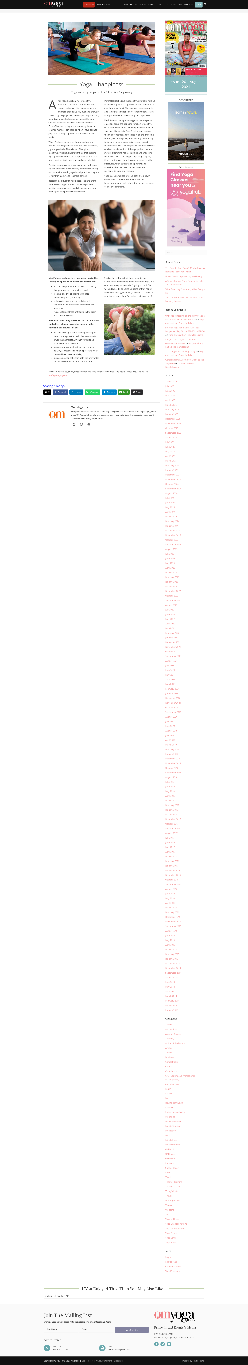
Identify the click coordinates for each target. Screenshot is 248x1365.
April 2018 (170, 795)
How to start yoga (174, 1102)
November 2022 (173, 591)
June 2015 (170, 935)
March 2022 (171, 628)
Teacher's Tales (173, 1186)
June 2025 (170, 446)
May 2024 (170, 507)
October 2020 (171, 707)
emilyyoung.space (57, 375)
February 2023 (172, 577)
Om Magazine (80, 407)
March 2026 (171, 404)
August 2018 (171, 777)
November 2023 (173, 535)
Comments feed (173, 1266)
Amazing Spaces (173, 1034)
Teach (168, 1177)
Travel (168, 1195)
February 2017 (172, 861)
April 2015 (170, 944)
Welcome (169, 1209)
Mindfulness (171, 1140)
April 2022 (170, 623)
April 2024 (170, 512)
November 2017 (173, 819)
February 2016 (172, 912)
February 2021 (172, 688)
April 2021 (170, 679)
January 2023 (171, 581)
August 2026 (171, 381)
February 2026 (172, 409)
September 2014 (173, 972)
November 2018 (173, 763)
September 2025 (173, 432)
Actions (168, 1024)
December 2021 (172, 642)
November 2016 (173, 875)
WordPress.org (172, 1271)
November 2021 (173, 647)
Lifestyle (169, 1107)
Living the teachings (175, 1112)
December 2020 (172, 698)
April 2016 (170, 903)
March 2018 (171, 800)
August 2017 (171, 833)
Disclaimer (118, 1360)
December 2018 (172, 758)
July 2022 (169, 609)
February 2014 (172, 1000)
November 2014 (173, 968)
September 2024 (173, 488)
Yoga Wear (170, 1242)
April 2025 (170, 456)
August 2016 (171, 889)
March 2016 (171, 907)
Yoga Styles (170, 1237)
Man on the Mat (173, 1121)
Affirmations (171, 1029)
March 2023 (171, 572)
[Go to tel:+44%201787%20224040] (69, 1348)
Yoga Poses (171, 1233)
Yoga (167, 1214)
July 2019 (169, 735)
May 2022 (170, 619)
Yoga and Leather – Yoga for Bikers (185, 334)
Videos (168, 1205)
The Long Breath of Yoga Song (180, 351)
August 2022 (171, 605)
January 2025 (171, 470)
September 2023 (173, 544)
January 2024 (171, 525)
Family (168, 1088)
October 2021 (171, 651)
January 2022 (171, 637)
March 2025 (171, 460)
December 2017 (172, 814)
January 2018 (171, 809)
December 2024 (172, 474)
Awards (168, 1052)
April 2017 (170, 851)
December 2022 (172, 586)
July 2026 (169, 386)
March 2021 (171, 684)
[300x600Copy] (186, 207)
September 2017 (173, 828)
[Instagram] (81, 424)
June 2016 (170, 893)
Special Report (172, 1168)
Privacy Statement (103, 1360)
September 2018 (173, 772)
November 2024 (173, 479)
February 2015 (172, 954)
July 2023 (169, 553)
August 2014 (171, 977)
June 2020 (170, 726)
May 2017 (170, 847)
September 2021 (173, 656)
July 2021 (169, 665)
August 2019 (171, 730)
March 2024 (171, 516)
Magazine (170, 1116)
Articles (168, 1048)
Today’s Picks (171, 1191)
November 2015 (173, 921)
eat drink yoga (172, 1084)
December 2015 (172, 917)
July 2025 (169, 442)
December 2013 (172, 1005)
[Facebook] (74, 424)
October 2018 (171, 768)
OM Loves (170, 1154)
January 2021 (171, 693)
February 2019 (172, 749)
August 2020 (171, 716)
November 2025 (173, 423)
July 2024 (169, 498)
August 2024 (171, 493)
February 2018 (172, 805)
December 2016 (172, 870)
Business (169, 1057)
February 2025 (172, 465)
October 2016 (171, 879)
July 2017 (169, 837)
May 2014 (170, 986)
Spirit (168, 1172)
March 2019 (171, 744)
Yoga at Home (172, 1219)
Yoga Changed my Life (176, 1223)
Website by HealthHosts (193, 1360)
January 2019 (171, 754)
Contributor (171, 1071)
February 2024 (172, 521)
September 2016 (173, 884)
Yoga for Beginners (174, 1228)
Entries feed (171, 1261)
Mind (167, 1135)
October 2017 (171, 823)
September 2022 (173, 600)
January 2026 (171, 414)
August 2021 (171, 660)
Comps (168, 1066)
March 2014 (171, 996)
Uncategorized (172, 1200)
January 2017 (171, 865)
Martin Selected (172, 1126)
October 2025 (171, 428)
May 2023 (170, 563)
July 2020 (169, 721)
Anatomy (169, 1038)
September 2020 (173, 712)
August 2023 (171, 549)
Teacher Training (173, 1181)
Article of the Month (175, 1043)
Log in (168, 1257)
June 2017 (170, 842)
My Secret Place (172, 1144)
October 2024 (171, 484)
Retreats (169, 1163)
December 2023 (172, 530)
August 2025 (171, 437)
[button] (132, 1330)
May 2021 (170, 674)
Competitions (171, 1061)
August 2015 (171, 930)
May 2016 (170, 898)
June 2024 (170, 502)
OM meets (170, 1158)
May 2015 (170, 940)
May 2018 (170, 791)
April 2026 (170, 400)
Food (167, 1098)
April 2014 (170, 991)
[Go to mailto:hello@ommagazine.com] (124, 1348)
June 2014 (170, 982)
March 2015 (171, 949)
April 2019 (170, 740)
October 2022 (171, 595)
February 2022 (172, 633)
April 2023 (170, 567)
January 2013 (171, 1010)
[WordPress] (89, 424)
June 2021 (170, 670)
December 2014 (172, 963)
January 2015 (171, 958)
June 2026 (170, 390)
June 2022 (170, 614)
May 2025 (170, 451)
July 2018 (169, 782)
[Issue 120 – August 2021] (186, 48)
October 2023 (171, 539)
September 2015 (173, 926)
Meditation (170, 1130)
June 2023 (170, 558)
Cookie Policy (87, 1360)
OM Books (170, 1149)
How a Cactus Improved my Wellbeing (183, 276)
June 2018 (170, 786)
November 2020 (173, 702)
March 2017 (171, 856)
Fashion (169, 1093)
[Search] (205, 4)
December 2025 (172, 418)
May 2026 (170, 395)
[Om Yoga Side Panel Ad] (186, 130)
